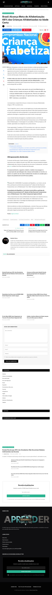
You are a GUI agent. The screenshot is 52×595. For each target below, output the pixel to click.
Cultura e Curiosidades (7, 376)
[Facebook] (3, 70)
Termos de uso (5, 544)
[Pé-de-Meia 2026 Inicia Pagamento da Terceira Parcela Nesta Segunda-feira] (13, 308)
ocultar (16, 143)
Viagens (4, 402)
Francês (36, 6)
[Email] (3, 84)
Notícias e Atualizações (8, 13)
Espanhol (29, 6)
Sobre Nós (4, 537)
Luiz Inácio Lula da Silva (24, 219)
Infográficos (5, 391)
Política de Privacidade (40, 499)
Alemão (4, 374)
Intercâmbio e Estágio (7, 395)
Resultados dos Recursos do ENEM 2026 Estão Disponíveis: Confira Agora (12, 295)
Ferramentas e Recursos (7, 387)
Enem (3, 382)
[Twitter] (3, 74)
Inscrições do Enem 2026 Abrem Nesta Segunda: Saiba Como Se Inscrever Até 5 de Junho (38, 296)
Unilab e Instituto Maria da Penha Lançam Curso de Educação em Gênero (37, 317)
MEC (32, 219)
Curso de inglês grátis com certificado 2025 (11, 548)
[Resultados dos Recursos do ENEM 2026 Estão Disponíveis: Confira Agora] (13, 286)
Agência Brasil (15, 213)
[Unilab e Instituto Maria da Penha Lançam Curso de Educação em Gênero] (38, 308)
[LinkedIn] (3, 77)
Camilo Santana (13, 219)
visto (10, 166)
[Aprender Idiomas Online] (26, 2)
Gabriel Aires (9, 26)
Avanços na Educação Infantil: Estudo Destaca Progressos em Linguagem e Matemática (36, 274)
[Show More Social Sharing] (33, 30)
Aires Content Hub (33, 590)
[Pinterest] (3, 81)
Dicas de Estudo (8, 6)
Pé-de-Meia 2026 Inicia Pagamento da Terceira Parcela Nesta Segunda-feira (12, 317)
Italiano (4, 398)
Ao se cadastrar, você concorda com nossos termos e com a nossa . (26, 575)
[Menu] (4, 2)
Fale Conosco (5, 539)
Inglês (23, 6)
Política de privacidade (7, 542)
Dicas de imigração (6, 380)
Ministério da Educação (40, 219)
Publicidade (4, 546)
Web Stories (44, 6)
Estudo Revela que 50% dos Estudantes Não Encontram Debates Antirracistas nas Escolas (13, 274)
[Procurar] (48, 2)
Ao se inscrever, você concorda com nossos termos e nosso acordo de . (26, 499)
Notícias (17, 6)
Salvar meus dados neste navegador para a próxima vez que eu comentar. (21, 357)
